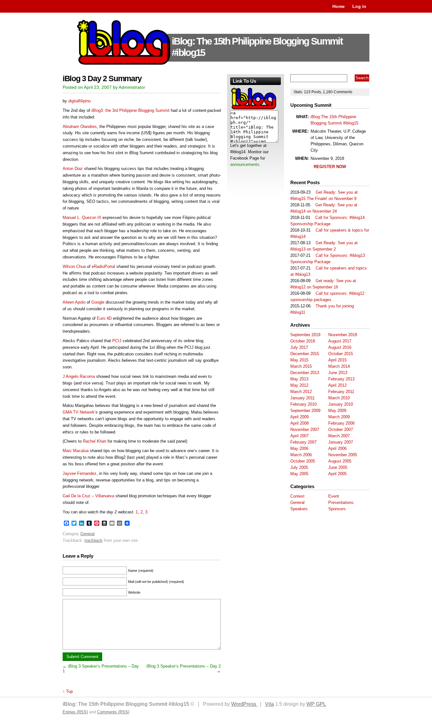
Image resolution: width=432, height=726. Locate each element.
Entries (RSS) (75, 712)
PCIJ (116, 340)
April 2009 (299, 416)
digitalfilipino (79, 101)
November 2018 (342, 334)
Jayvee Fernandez (79, 473)
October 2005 (302, 461)
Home (338, 6)
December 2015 (304, 353)
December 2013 (304, 372)
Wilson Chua (74, 266)
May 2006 (299, 448)
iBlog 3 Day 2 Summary (102, 78)
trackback (93, 540)
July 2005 (299, 467)
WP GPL (316, 704)
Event (333, 496)
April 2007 (299, 435)
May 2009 (337, 410)
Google (97, 302)
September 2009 (305, 410)
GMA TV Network (79, 412)
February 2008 (341, 423)
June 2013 (337, 372)
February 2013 (341, 379)
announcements (244, 164)
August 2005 (339, 461)
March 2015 (301, 366)
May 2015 (299, 360)
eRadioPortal (103, 266)
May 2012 (299, 385)
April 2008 (299, 423)
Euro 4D (104, 318)
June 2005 (337, 467)
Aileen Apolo (74, 302)
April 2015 (337, 360)
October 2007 (340, 429)
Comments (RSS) (113, 712)
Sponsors (337, 508)
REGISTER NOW (330, 166)
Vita (269, 704)
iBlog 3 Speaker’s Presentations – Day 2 (183, 666)
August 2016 (339, 347)
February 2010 (303, 404)
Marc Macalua (76, 450)
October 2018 (302, 341)
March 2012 (301, 391)
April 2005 (337, 473)
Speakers (299, 508)
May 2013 (299, 379)
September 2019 (305, 334)
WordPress (244, 704)
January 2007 (340, 442)
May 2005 (299, 473)
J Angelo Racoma (79, 376)
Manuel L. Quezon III (82, 217)
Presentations (341, 502)
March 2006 (301, 454)
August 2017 (339, 341)
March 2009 (339, 416)
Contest (297, 496)
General (87, 533)
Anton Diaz (73, 168)
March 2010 (339, 398)
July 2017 (299, 347)
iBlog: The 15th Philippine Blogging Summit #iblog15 (257, 47)
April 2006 (337, 448)
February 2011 (341, 391)
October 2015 (340, 353)
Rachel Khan (94, 441)
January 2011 (302, 398)
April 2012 (337, 385)
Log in (359, 6)
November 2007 (304, 429)
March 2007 (339, 435)
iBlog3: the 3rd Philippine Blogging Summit (130, 110)
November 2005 (342, 454)
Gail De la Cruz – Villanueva (88, 495)
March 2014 (339, 366)
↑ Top (68, 691)
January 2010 (340, 404)
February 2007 (303, 442)
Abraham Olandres (80, 126)
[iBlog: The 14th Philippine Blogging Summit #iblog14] (254, 108)
